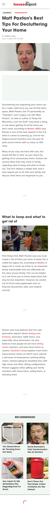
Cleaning (7, 13)
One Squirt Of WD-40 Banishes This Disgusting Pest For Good (12, 485)
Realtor (30, 128)
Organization (21, 13)
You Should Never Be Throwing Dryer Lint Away (11, 449)
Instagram (45, 69)
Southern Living (19, 350)
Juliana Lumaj (10, 36)
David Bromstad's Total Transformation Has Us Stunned (37, 449)
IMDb (38, 128)
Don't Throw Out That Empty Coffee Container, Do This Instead (37, 486)
